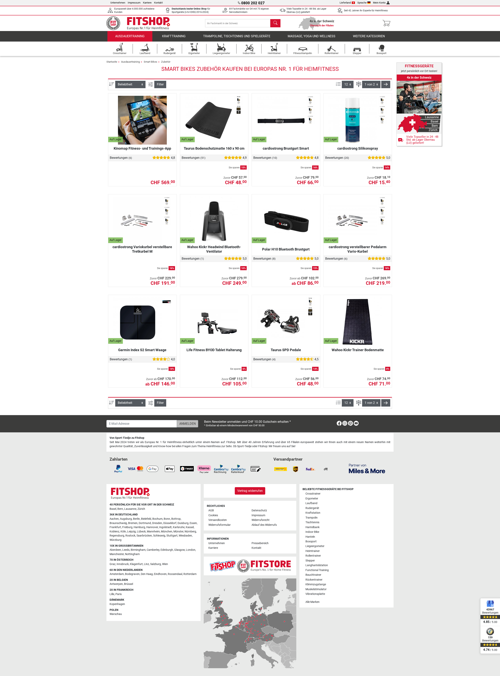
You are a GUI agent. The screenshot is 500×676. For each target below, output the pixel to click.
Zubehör (165, 61)
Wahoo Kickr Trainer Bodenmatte (358, 350)
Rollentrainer (313, 555)
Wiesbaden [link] (185, 535)
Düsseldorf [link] (169, 523)
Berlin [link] (136, 519)
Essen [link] (193, 523)
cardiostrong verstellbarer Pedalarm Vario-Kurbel (358, 249)
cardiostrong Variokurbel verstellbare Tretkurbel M (142, 249)
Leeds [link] (125, 550)
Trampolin (311, 517)
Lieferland (345, 2)
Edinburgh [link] (167, 550)
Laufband (311, 503)
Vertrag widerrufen (250, 491)
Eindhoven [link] (160, 574)
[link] (419, 113)
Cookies (213, 515)
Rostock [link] (130, 535)
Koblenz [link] (114, 531)
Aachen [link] (114, 519)
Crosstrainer (313, 493)
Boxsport (311, 541)
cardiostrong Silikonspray (357, 148)
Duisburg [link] (183, 523)
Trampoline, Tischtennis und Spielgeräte (236, 36)
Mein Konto (379, 2)
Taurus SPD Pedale (286, 350)
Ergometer (311, 498)
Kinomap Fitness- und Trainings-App (142, 148)
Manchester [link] (117, 554)
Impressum (134, 2)
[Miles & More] (367, 468)
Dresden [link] (157, 523)
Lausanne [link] (130, 509)
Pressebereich (260, 543)
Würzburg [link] (115, 540)
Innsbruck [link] (123, 564)
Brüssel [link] (128, 584)
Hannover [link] (152, 527)
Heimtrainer (312, 551)
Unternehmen (117, 2)
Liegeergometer (314, 546)
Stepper (310, 560)
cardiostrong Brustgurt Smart (286, 148)
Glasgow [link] (179, 550)
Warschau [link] (116, 614)
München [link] (166, 531)
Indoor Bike (312, 532)
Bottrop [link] (176, 519)
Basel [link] (113, 509)
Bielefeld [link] (146, 519)
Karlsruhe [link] (179, 527)
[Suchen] (275, 23)
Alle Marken (312, 602)
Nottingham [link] (132, 554)
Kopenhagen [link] (117, 604)
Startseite (111, 61)
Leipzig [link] (131, 531)
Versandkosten (217, 520)
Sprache (362, 2)
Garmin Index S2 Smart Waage (142, 350)
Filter (160, 84)
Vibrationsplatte (315, 594)
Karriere (147, 2)
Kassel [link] (190, 527)
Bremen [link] (133, 523)
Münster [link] (178, 531)
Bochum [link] (157, 519)
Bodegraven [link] (132, 574)
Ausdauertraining (130, 36)
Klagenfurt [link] (136, 564)
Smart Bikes (150, 61)
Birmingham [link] (138, 550)
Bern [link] (120, 509)
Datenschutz (259, 510)
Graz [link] (112, 564)
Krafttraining (174, 36)
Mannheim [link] (153, 531)
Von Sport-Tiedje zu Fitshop (127, 438)
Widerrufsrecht (261, 520)
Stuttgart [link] (172, 535)
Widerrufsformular (219, 525)
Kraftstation (312, 512)
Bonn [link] (167, 519)
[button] (385, 84)
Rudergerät (312, 508)
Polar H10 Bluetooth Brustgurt (286, 249)
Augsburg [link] (126, 519)
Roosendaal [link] (175, 574)
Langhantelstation (316, 565)
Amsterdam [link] (117, 574)
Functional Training (317, 570)
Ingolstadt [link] (165, 527)
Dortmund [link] (145, 523)
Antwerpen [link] (116, 584)
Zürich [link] (141, 509)
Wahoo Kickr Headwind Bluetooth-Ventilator (214, 249)
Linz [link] (146, 564)
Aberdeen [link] (115, 550)
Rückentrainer (313, 579)
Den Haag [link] (147, 574)
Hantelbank (312, 527)
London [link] (190, 550)
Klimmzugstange (315, 584)
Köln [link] (123, 531)
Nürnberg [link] (190, 531)
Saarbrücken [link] (144, 535)
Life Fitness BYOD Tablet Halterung (214, 350)
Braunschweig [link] (118, 523)
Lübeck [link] (141, 531)
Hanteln (310, 536)
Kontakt (158, 2)
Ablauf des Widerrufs (264, 525)
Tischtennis (312, 522)
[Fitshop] (141, 23)
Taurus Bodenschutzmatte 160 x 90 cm (214, 148)
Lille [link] (112, 594)
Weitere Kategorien (369, 36)
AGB (211, 510)
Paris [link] (118, 594)
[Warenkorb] (388, 23)
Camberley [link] (153, 550)
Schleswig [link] (159, 535)
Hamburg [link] (139, 527)
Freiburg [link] (127, 527)
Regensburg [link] (117, 535)
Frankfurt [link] (115, 527)
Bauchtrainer (313, 575)
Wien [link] (165, 564)
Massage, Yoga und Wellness (311, 36)
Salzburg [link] (155, 564)
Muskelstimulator (316, 589)
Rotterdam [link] (189, 574)
